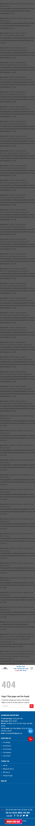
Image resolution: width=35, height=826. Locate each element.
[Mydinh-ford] (5, 668)
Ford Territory (7, 749)
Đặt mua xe (6, 772)
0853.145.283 (23, 670)
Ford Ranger (6, 742)
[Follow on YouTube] (27, 816)
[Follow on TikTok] (21, 816)
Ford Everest (7, 746)
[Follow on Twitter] (24, 816)
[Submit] (32, 706)
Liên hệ (5, 765)
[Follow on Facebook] (15, 816)
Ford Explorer (7, 752)
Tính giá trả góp (7, 776)
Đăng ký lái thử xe (8, 769)
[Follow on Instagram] (18, 816)
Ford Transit (6, 756)
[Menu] (32, 668)
